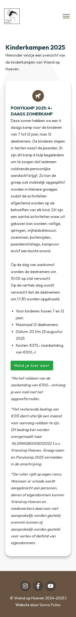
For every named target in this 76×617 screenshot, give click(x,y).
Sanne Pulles (50, 604)
